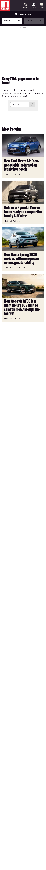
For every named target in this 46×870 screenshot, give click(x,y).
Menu (42, 7)
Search (25, 7)
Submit (32, 104)
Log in (34, 7)
